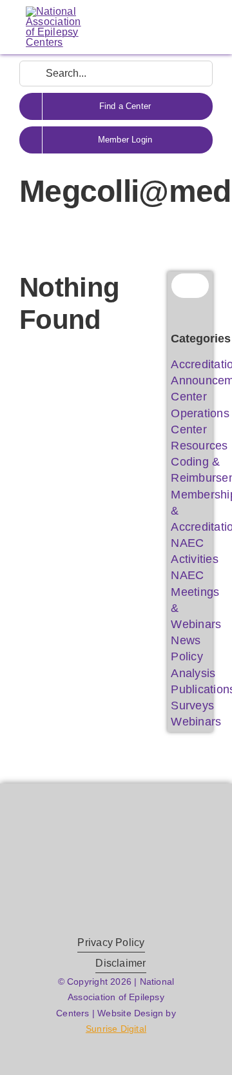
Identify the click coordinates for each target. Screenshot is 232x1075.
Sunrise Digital (116, 1028)
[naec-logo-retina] (116, 846)
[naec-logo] (53, 11)
